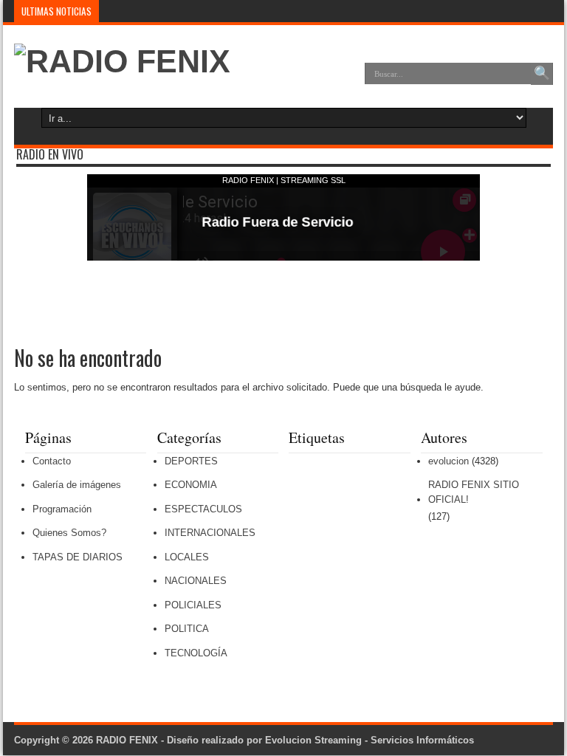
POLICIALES (193, 605)
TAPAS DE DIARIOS (77, 557)
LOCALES (187, 557)
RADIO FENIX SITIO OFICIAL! (473, 492)
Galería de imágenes (76, 484)
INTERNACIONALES (210, 532)
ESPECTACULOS (203, 509)
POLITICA (187, 628)
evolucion (448, 461)
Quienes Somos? (69, 532)
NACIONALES (196, 580)
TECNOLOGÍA (196, 653)
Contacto (51, 461)
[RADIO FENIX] (122, 61)
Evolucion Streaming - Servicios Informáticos (369, 740)
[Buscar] (542, 74)
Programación (62, 509)
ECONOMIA (191, 484)
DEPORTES (191, 461)
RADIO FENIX (127, 740)
